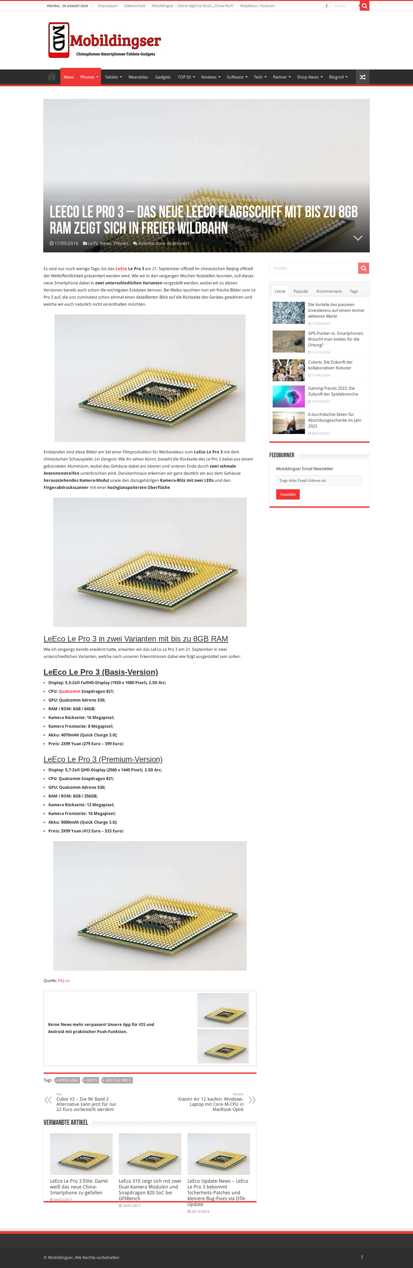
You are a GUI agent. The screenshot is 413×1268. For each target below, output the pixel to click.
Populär (301, 291)
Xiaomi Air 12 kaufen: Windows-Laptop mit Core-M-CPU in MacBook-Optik (211, 1102)
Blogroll (336, 77)
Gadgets (163, 77)
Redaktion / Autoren (257, 6)
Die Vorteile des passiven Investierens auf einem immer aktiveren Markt (336, 310)
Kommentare (329, 291)
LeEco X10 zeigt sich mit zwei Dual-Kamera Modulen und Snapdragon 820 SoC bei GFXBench (150, 1189)
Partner (280, 77)
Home (52, 76)
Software (235, 77)
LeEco (121, 268)
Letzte (280, 291)
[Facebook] (326, 6)
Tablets (111, 77)
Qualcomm (69, 691)
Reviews (209, 77)
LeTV (90, 199)
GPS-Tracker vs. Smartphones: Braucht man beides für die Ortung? (336, 339)
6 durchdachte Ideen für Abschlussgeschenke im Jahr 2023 (335, 420)
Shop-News (308, 77)
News (69, 77)
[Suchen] (364, 6)
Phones (87, 77)
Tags (354, 291)
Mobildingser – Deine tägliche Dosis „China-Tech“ (193, 6)
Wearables (138, 77)
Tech (258, 77)
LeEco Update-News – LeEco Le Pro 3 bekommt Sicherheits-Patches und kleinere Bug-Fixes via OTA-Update (217, 1192)
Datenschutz (134, 6)
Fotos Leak (68, 1080)
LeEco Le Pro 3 (118, 1080)
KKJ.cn (64, 980)
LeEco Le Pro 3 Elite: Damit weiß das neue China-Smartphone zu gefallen (79, 1187)
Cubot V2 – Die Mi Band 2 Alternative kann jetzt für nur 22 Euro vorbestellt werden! (86, 1102)
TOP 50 (184, 77)
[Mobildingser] (104, 39)
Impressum (108, 6)
